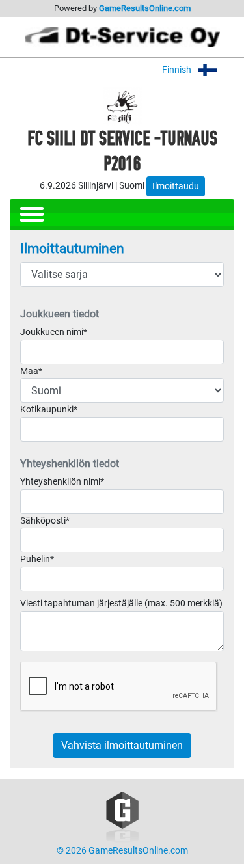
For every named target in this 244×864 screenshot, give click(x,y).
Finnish (177, 69)
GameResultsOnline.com (145, 8)
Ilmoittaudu (175, 186)
